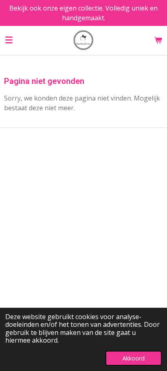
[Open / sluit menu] (9, 40)
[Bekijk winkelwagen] (158, 40)
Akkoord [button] (133, 358)
